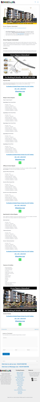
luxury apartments (20, 33)
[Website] (32, 350)
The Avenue (20, 391)
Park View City (20, 384)
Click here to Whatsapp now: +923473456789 (15, 366)
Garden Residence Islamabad (20, 377)
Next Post (37, 329)
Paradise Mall (20, 392)
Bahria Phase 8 (19, 381)
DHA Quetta (20, 393)
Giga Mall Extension (20, 373)
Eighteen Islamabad (20, 372)
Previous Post (4, 329)
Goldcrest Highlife (20, 374)
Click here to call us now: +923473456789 (14, 364)
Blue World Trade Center (20, 379)
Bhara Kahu (20, 387)
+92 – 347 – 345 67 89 (20, 88)
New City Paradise (20, 378)
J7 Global (20, 386)
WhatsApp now (20, 91)
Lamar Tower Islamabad (20, 380)
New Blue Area (20, 388)
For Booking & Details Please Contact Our (16, 86)
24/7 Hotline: (30, 86)
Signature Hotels (20, 385)
